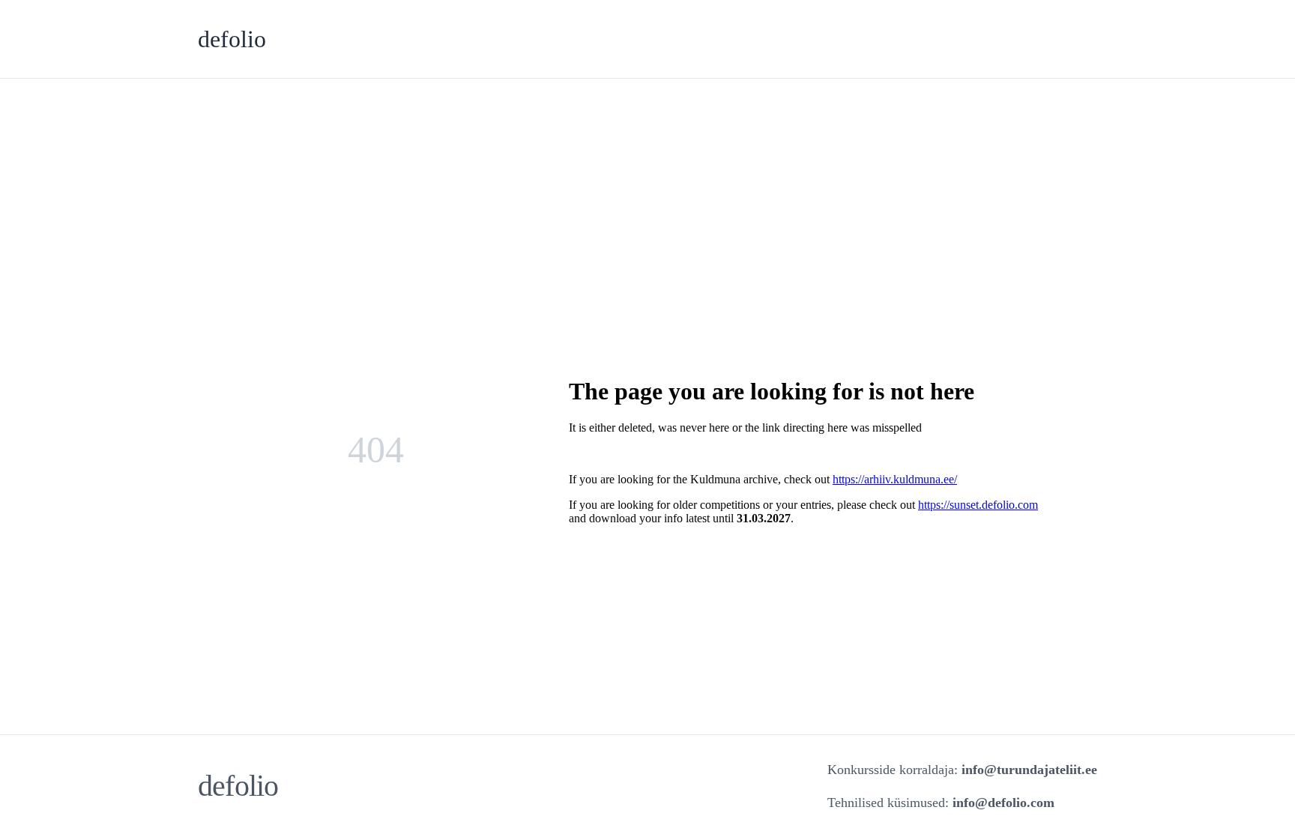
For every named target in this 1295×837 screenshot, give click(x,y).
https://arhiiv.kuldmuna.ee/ (895, 479)
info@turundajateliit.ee (1029, 769)
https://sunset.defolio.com (978, 504)
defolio (232, 38)
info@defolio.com (1003, 802)
